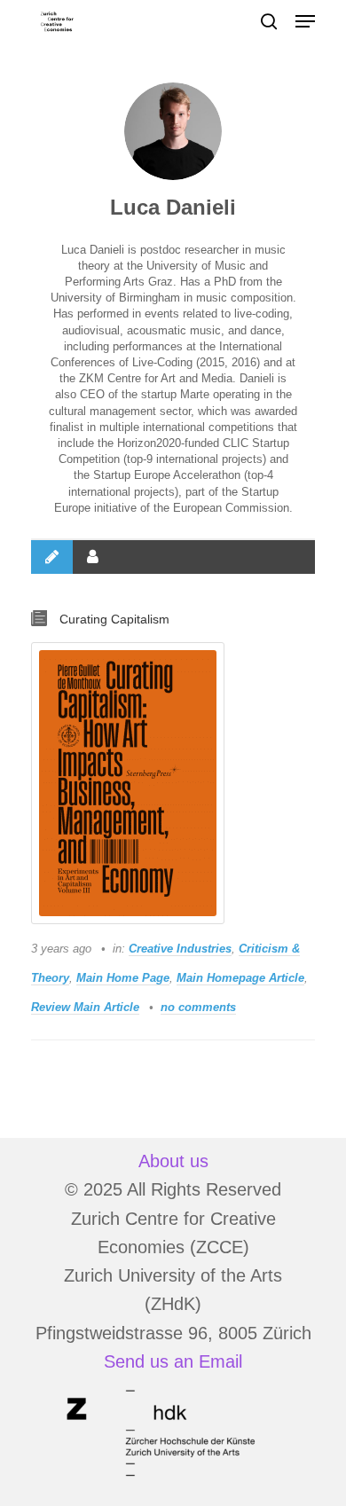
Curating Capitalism (114, 619)
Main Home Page (122, 977)
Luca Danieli (173, 207)
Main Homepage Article (240, 977)
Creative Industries (180, 948)
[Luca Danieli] (173, 131)
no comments (198, 1007)
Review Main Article (85, 1007)
